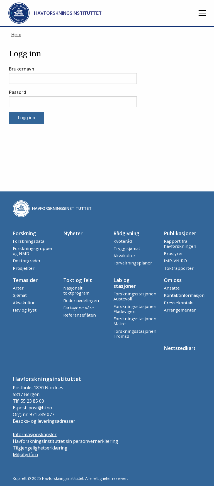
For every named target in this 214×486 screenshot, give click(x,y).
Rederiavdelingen (81, 300)
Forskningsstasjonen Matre (134, 321)
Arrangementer (180, 310)
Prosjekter (24, 268)
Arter (18, 288)
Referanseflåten (79, 315)
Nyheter (72, 233)
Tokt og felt (77, 280)
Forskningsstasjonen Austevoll (134, 296)
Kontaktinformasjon (184, 295)
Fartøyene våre (78, 307)
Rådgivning (126, 233)
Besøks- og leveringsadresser (44, 421)
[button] (202, 13)
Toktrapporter (179, 268)
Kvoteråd (122, 241)
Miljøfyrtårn (25, 454)
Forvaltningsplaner (132, 263)
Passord (17, 92)
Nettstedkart (180, 348)
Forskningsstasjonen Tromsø (134, 333)
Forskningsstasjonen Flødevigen (134, 308)
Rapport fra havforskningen (180, 243)
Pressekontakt (179, 302)
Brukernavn (21, 69)
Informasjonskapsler (35, 434)
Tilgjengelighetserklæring (40, 448)
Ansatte (172, 288)
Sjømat (20, 295)
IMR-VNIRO (175, 260)
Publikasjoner (180, 233)
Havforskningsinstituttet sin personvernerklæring (65, 441)
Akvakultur (124, 255)
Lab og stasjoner (124, 283)
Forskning (24, 233)
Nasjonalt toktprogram (76, 290)
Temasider (25, 280)
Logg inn (26, 117)
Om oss (173, 280)
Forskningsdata (28, 241)
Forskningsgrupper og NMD (33, 251)
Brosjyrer (173, 253)
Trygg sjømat (126, 248)
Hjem (16, 34)
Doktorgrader (27, 260)
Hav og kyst (25, 310)
